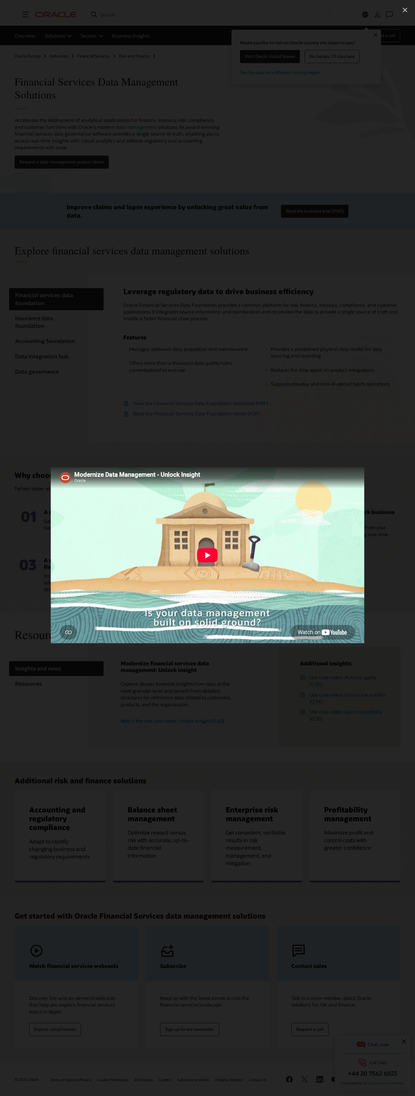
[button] (405, 10)
